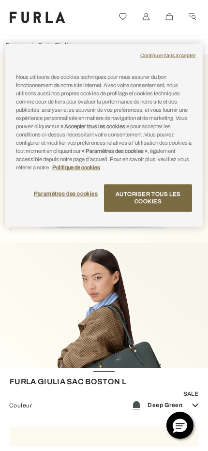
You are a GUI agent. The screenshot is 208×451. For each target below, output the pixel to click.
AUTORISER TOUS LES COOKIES (148, 197)
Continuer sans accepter (167, 55)
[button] (179, 425)
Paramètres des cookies (66, 193)
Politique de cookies (76, 167)
